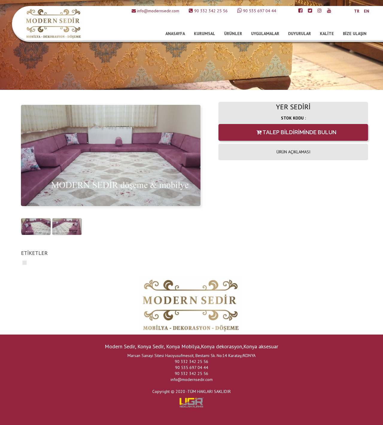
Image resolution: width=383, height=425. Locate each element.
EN (366, 11)
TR (356, 11)
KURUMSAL (204, 33)
